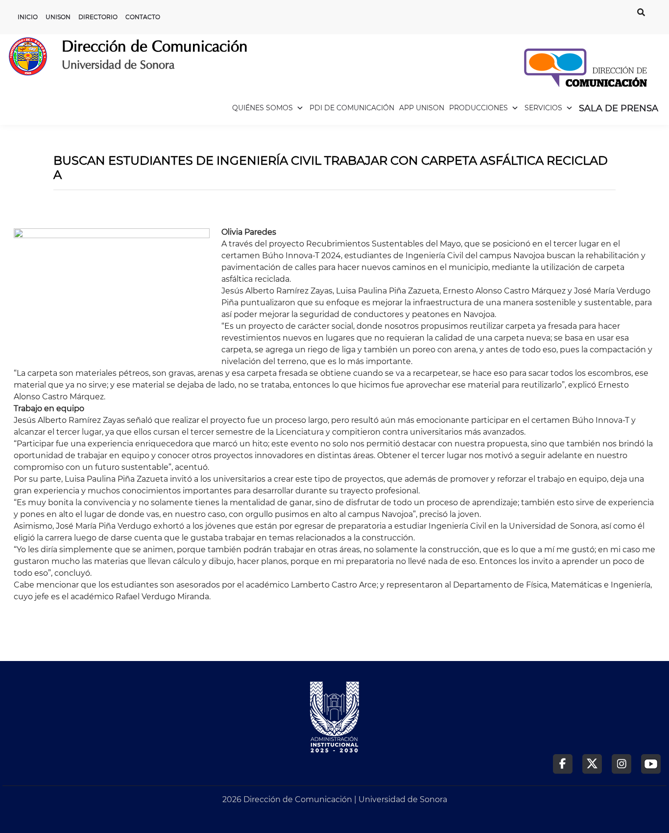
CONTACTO (142, 17)
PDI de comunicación (352, 107)
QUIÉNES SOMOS (262, 107)
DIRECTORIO (98, 17)
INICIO (28, 17)
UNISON (58, 17)
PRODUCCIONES (478, 107)
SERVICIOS (543, 107)
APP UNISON (421, 107)
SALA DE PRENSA (618, 108)
